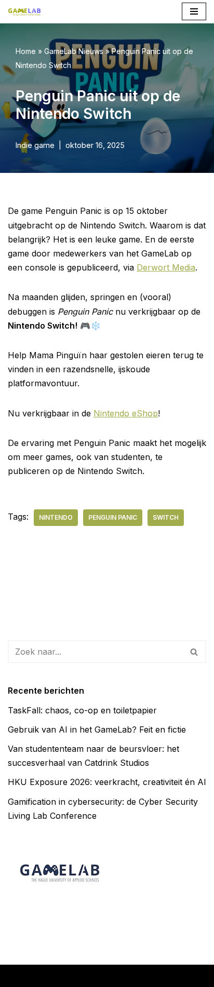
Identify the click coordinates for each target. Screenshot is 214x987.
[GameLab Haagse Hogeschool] (24, 11)
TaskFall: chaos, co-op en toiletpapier (82, 710)
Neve (35, 975)
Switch (166, 517)
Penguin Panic (112, 517)
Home (26, 51)
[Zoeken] (194, 651)
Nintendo (56, 517)
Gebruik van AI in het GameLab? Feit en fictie (97, 729)
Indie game (35, 145)
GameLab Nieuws (73, 51)
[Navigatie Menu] (194, 11)
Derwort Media (166, 267)
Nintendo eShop (125, 413)
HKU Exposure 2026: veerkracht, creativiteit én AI (107, 782)
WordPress (167, 975)
